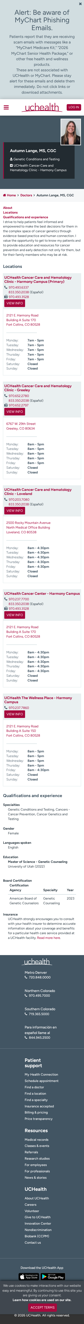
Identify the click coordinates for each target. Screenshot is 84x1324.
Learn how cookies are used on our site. (42, 1300)
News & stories (35, 1178)
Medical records (36, 1140)
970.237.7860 (19, 708)
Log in (74, 107)
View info (15, 303)
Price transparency (39, 1119)
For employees (36, 1165)
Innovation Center (38, 1223)
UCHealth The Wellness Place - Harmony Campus (38, 700)
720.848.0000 (40, 977)
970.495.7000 (39, 996)
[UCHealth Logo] (37, 961)
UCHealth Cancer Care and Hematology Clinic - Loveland (38, 491)
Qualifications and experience (25, 217)
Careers (30, 1205)
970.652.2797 (19, 405)
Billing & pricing (36, 1112)
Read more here (48, 938)
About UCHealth (37, 1198)
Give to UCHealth (38, 1217)
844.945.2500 (39, 1038)
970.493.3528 (19, 297)
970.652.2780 (19, 396)
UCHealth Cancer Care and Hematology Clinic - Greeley (38, 388)
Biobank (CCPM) (37, 1236)
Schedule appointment (42, 1081)
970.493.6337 (19, 287)
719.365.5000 (39, 1014)
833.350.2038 (19, 292)
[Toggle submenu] (6, 107)
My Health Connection (41, 1074)
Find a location (35, 1093)
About (7, 208)
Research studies (37, 1158)
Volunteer (32, 1211)
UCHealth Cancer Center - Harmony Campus (42, 593)
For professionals (37, 1171)
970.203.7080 (19, 500)
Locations (10, 212)
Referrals (31, 1152)
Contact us (33, 1242)
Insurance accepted (39, 1106)
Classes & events (37, 1146)
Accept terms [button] (43, 1307)
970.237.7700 (19, 599)
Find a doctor (34, 1087)
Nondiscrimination (38, 1230)
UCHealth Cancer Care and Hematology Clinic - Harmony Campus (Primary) (38, 279)
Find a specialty (36, 1100)
